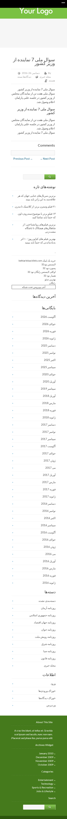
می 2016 (50, 554)
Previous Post (23, 158)
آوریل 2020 (49, 381)
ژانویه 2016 (49, 582)
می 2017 (50, 467)
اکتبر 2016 (50, 518)
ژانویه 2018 (49, 417)
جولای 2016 (49, 539)
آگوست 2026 (48, 316)
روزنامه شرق (48, 644)
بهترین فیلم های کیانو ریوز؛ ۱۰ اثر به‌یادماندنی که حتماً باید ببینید (38, 240)
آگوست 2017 (48, 446)
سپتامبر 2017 (48, 439)
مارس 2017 (49, 482)
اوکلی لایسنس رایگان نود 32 (41, 271)
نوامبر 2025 (49, 352)
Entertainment (45, 779)
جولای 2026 (49, 324)
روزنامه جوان (48, 629)
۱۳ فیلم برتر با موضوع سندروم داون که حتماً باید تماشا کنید (37, 215)
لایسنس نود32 (48, 264)
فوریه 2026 (49, 331)
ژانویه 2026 (49, 338)
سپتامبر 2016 (48, 525)
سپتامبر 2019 (48, 388)
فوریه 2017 (49, 489)
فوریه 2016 (49, 575)
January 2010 (46, 753)
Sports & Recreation (42, 787)
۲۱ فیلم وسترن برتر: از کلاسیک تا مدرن (35, 206)
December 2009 (44, 757)
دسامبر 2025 (48, 345)
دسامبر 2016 (48, 503)
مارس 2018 (49, 403)
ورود (53, 683)
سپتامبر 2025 (48, 367)
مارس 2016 (49, 568)
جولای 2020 (49, 374)
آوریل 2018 (49, 395)
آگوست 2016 (48, 532)
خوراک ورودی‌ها (47, 690)
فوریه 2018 (49, 410)
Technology (47, 783)
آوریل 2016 (49, 561)
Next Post (47, 158)
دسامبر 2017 (48, 424)
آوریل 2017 (49, 475)
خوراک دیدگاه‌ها (47, 698)
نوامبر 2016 (49, 510)
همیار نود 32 (49, 275)
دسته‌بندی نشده (47, 600)
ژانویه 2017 (49, 496)
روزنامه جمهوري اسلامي (42, 615)
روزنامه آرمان (48, 608)
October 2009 (45, 764)
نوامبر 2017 (49, 431)
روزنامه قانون (48, 658)
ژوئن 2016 (50, 546)
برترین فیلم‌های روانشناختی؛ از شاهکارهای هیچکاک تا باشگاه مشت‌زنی (39, 228)
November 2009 (44, 760)
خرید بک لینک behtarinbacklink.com (37, 260)
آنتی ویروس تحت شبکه (33, 286)
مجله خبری (45, 76)
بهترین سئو (50, 279)
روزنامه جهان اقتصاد (45, 622)
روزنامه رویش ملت (45, 636)
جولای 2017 (49, 453)
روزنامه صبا (49, 651)
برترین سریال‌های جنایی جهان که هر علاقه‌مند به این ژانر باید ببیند (37, 197)
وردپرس (51, 705)
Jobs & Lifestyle (44, 791)
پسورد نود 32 (49, 268)
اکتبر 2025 (50, 360)
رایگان (52, 283)
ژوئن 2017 (50, 460)
